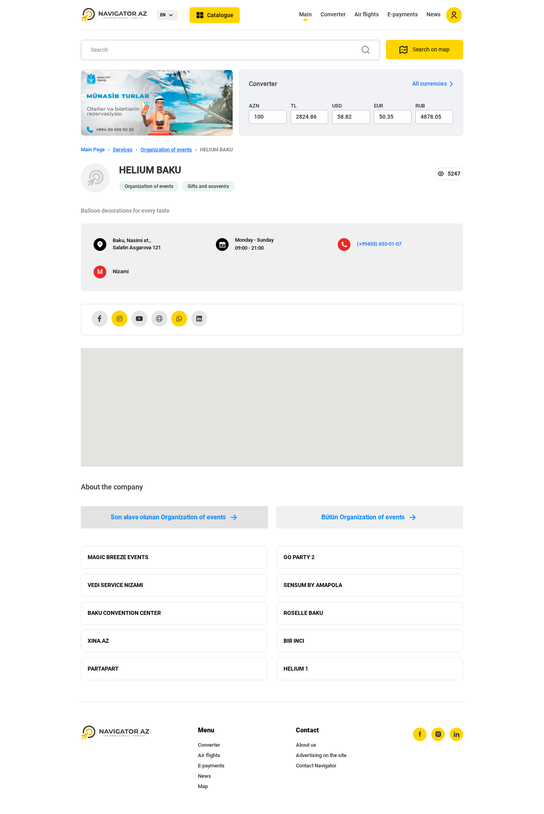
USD (337, 106)
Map (203, 786)
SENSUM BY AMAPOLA (313, 585)
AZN (254, 106)
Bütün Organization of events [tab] (363, 517)
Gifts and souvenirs (208, 186)
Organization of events (166, 150)
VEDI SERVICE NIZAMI (115, 585)
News (433, 14)
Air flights (366, 14)
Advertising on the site (321, 755)
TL (294, 106)
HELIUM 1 (296, 668)
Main (305, 14)
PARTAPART (103, 668)
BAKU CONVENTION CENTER (124, 613)
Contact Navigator (316, 766)
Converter (333, 14)
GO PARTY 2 (299, 557)
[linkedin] (456, 734)
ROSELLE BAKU (303, 613)
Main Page (93, 150)
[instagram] (438, 734)
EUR (378, 106)
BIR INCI (294, 641)
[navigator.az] (115, 733)
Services (123, 150)
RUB (420, 106)
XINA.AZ (98, 641)
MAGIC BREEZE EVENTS (118, 557)
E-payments (402, 14)
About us (306, 745)
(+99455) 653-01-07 (379, 244)
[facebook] (420, 734)
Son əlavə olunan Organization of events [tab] (168, 517)
